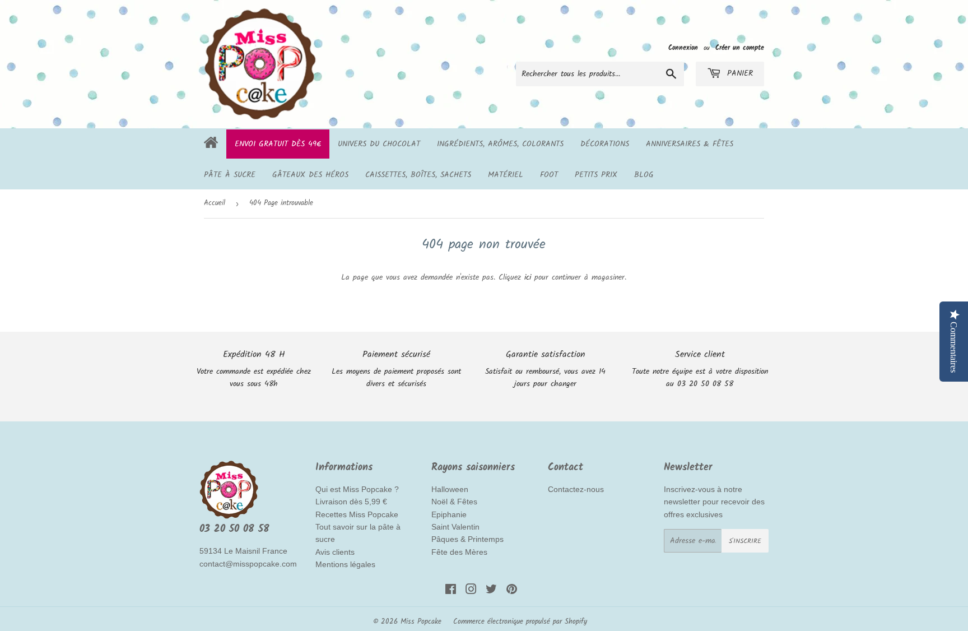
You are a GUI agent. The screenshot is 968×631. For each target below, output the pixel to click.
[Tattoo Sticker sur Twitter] (491, 591)
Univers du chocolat (379, 144)
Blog (644, 175)
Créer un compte (739, 48)
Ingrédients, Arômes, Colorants (500, 144)
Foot (549, 175)
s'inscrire (745, 541)
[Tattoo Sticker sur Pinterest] (512, 591)
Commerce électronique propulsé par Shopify (520, 622)
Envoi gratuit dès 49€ (278, 144)
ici (527, 277)
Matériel (505, 175)
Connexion (683, 48)
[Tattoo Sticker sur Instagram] (471, 591)
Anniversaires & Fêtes (689, 144)
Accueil (214, 203)
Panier (738, 73)
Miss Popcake (421, 622)
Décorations (604, 144)
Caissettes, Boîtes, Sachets (418, 175)
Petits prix (596, 175)
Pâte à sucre (229, 175)
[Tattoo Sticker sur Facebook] (451, 591)
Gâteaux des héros (310, 175)
